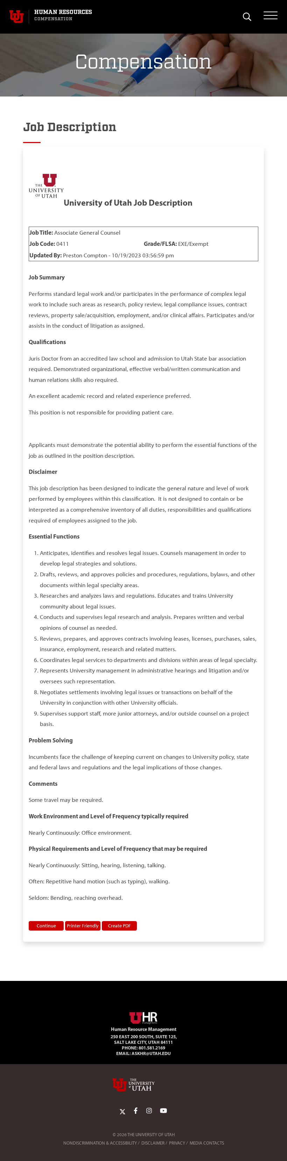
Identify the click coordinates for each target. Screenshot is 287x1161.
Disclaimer (152, 1143)
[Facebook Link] (136, 1111)
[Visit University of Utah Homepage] (16, 17)
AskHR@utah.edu (151, 1053)
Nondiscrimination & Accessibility (100, 1143)
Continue (46, 926)
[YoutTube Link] (163, 1111)
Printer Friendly (83, 926)
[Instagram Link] (149, 1111)
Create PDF (119, 926)
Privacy (177, 1143)
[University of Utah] (143, 1084)
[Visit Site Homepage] (144, 1017)
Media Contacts (207, 1143)
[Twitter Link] (122, 1111)
